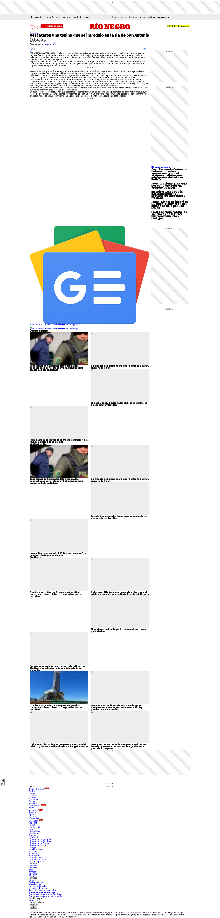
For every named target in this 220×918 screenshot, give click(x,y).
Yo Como (34, 833)
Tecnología (35, 831)
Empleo (32, 880)
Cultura (32, 814)
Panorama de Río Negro (41, 841)
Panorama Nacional (39, 845)
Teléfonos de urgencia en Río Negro (45, 894)
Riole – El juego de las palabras (43, 890)
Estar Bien (36, 821)
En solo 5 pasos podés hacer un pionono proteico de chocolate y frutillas (168, 195)
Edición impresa (36, 861)
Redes (31, 807)
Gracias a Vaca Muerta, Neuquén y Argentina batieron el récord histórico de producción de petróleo (56, 594)
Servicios (33, 803)
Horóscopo (35, 827)
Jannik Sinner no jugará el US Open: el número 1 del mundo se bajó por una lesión (169, 205)
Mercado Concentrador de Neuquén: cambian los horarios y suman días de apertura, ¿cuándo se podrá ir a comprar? (118, 746)
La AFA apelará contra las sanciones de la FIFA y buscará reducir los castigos (169, 215)
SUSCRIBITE (178, 26)
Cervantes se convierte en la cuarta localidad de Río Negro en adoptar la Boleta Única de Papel (57, 667)
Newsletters (37, 805)
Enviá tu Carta (36, 849)
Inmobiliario (34, 855)
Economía (33, 799)
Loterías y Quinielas (38, 886)
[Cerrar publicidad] (2, 780)
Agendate (35, 810)
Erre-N (33, 816)
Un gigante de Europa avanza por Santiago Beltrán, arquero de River (120, 366)
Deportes (33, 812)
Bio (31, 829)
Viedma (86, 17)
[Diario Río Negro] (110, 26)
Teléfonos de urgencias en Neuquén (46, 896)
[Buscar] (38, 26)
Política (32, 791)
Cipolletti (77, 17)
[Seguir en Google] (31, 51)
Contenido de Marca (38, 859)
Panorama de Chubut (40, 843)
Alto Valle (33, 868)
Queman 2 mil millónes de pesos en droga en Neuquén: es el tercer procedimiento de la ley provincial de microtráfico (116, 707)
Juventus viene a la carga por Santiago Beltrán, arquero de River (169, 185)
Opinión (32, 835)
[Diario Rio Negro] (40, 909)
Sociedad (34, 33)
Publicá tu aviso (36, 882)
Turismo (32, 801)
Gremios (34, 793)
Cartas (33, 847)
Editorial (34, 837)
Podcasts (33, 853)
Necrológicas (149, 17)
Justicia (33, 795)
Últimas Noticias (39, 789)
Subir (33, 907)
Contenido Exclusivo (38, 857)
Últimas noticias (37, 17)
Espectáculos (36, 818)
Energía (32, 797)
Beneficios (33, 900)
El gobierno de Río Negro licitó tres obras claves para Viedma (118, 630)
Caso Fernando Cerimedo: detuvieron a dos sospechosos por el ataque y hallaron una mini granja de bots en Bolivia (169, 174)
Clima (32, 825)
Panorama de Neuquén (40, 839)
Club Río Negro (134, 17)
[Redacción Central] (31, 37)
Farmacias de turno (38, 888)
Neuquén (50, 17)
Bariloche (67, 17)
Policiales (33, 851)
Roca (58, 17)
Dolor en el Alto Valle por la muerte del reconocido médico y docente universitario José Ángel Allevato (120, 593)
